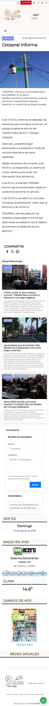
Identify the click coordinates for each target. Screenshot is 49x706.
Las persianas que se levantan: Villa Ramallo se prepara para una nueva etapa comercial (22, 348)
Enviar (35, 484)
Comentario (12, 455)
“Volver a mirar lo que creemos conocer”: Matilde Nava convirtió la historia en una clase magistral (22, 295)
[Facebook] (38, 2)
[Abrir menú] (5, 31)
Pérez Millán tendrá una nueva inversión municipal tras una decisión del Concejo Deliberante (23, 404)
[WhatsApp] (34, 2)
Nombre (11, 444)
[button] (18, 2)
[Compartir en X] (12, 252)
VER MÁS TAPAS (24, 644)
